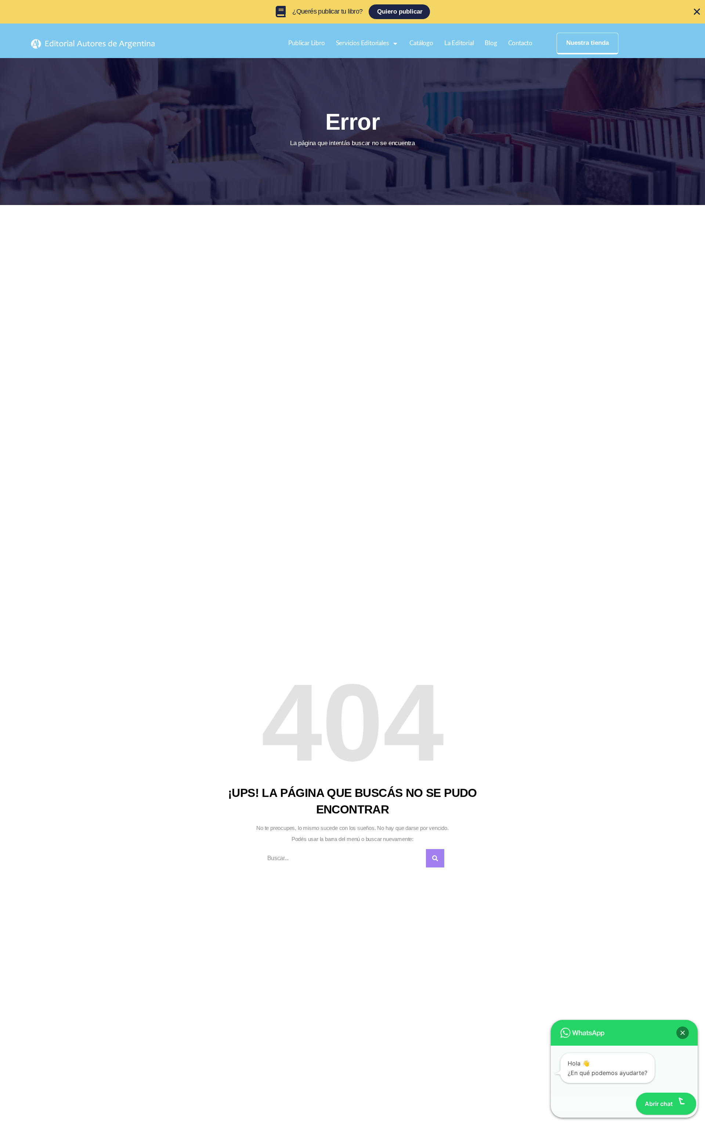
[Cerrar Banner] (697, 11)
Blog (491, 43)
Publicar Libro (306, 43)
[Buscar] (435, 858)
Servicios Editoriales (362, 43)
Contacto (520, 43)
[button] (682, 1033)
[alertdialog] (352, 12)
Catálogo (421, 43)
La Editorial (459, 43)
